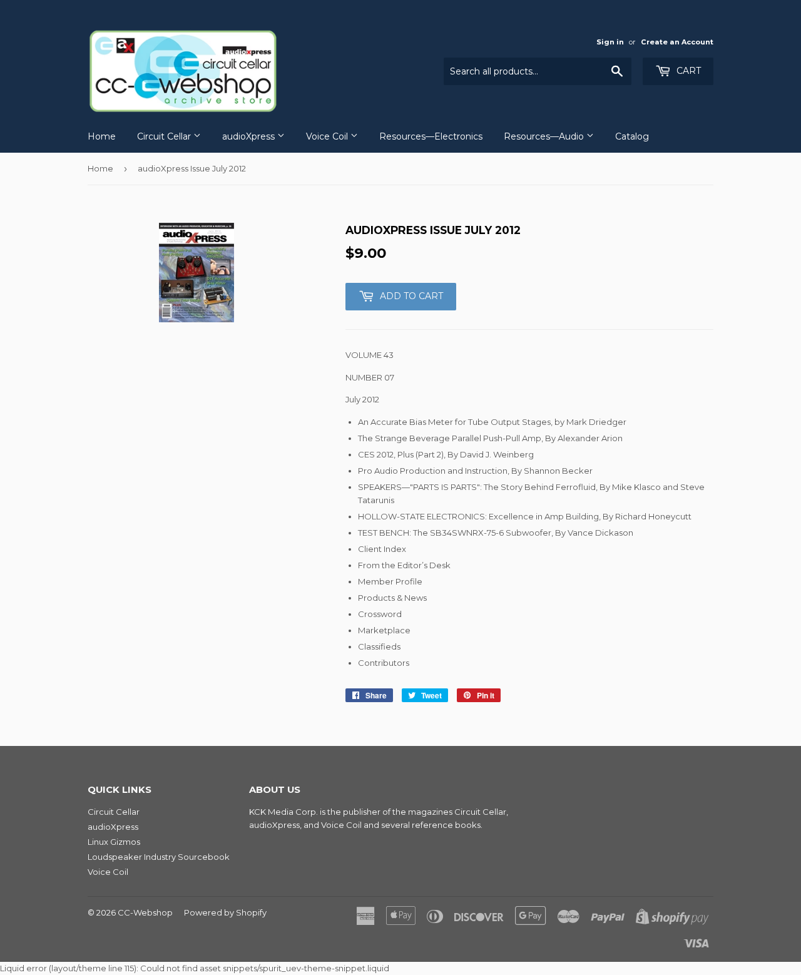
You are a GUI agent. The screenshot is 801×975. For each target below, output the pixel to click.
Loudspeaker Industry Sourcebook (159, 857)
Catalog (632, 136)
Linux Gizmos (114, 842)
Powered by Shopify (225, 912)
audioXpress (249, 136)
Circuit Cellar (165, 136)
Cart (687, 70)
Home (102, 136)
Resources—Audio (545, 136)
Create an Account (677, 42)
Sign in (610, 42)
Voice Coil (328, 136)
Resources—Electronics (430, 136)
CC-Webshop (145, 912)
